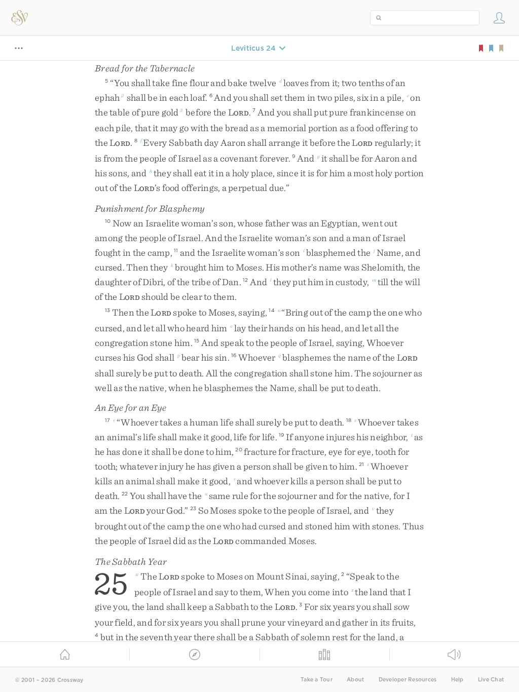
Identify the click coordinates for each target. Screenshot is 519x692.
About (355, 679)
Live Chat (491, 679)
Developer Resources (408, 679)
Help (457, 679)
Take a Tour (316, 679)
